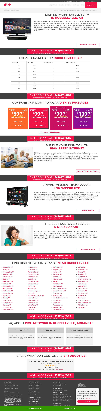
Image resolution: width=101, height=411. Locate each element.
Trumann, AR (82, 291)
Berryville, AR (7, 288)
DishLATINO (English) (65, 1)
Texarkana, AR (83, 288)
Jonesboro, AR (33, 303)
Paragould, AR (57, 305)
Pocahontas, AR (58, 310)
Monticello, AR (58, 284)
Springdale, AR (83, 281)
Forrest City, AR (33, 274)
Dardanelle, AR (8, 310)
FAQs (5, 390)
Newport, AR (57, 295)
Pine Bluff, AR (57, 307)
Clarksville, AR (8, 303)
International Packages (60, 390)
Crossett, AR (7, 307)
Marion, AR (56, 277)
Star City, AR (82, 284)
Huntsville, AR (32, 298)
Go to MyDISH (82, 1)
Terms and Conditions (11, 388)
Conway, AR (7, 305)
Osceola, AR (57, 300)
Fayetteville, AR (33, 272)
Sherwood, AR (82, 277)
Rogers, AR (81, 267)
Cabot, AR (6, 298)
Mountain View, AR (59, 291)
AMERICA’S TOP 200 (34, 388)
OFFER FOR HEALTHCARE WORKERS (62, 399)
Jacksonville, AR (33, 300)
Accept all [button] (88, 401)
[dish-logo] (8, 5)
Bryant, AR (6, 295)
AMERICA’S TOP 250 (34, 390)
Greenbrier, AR (33, 281)
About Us (7, 391)
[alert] (87, 396)
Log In (88, 1)
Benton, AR (7, 284)
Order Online (94, 1)
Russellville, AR (83, 270)
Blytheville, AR (8, 291)
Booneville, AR (8, 293)
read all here (59, 369)
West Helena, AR (83, 300)
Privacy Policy (8, 387)
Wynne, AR (81, 307)
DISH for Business (34, 399)
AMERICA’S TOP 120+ (34, 387)
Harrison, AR (32, 288)
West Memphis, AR (84, 303)
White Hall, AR (82, 305)
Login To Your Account (11, 385)
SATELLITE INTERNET (34, 393)
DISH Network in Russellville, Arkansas (11, 10)
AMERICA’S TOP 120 (34, 385)
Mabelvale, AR (57, 267)
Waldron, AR (82, 295)
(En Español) (74, 1)
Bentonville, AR (8, 286)
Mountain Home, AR (60, 288)
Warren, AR (81, 298)
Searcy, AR (81, 272)
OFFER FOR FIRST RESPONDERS (61, 400)
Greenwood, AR (33, 284)
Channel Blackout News (11, 393)
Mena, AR (56, 281)
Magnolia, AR (57, 270)
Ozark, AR (56, 303)
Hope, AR (31, 293)
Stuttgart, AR (82, 286)
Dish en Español (58, 385)
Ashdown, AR (7, 274)
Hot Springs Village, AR (36, 295)
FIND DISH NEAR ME (34, 403)
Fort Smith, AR (33, 277)
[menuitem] (53, 5)
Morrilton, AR (57, 286)
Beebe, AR (6, 279)
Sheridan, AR (82, 274)
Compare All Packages (35, 384)
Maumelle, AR (57, 279)
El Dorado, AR (32, 270)
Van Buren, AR (82, 293)
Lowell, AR (31, 310)
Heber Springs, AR (34, 291)
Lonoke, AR (32, 307)
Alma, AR (6, 270)
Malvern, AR (57, 272)
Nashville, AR (57, 293)
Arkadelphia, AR (8, 272)
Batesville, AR (7, 277)
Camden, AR (7, 300)
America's (33, 109)
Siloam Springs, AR (84, 279)
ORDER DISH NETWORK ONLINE (61, 405)
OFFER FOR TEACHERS (59, 398)
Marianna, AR (57, 274)
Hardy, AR (31, 286)
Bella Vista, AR (8, 281)
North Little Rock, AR (60, 298)
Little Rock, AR (33, 305)
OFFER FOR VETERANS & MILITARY (62, 396)
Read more (88, 398)
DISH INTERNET (33, 391)
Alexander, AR (7, 267)
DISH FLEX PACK (33, 394)
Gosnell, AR (32, 279)
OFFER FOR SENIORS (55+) (60, 395)
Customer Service (9, 384)
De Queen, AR (32, 267)
